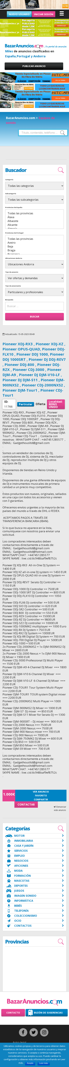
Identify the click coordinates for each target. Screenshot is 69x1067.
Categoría (9, 179)
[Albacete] (34, 221)
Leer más (43, 1063)
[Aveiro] (34, 243)
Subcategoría (10, 193)
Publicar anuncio (34, 66)
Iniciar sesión (43, 14)
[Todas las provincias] (34, 213)
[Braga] (34, 250)
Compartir (41, 799)
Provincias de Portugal (14, 233)
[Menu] (62, 13)
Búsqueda (9, 300)
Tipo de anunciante (13, 286)
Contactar (26, 804)
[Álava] (34, 217)
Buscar (34, 316)
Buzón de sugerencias (48, 1012)
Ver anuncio (41, 791)
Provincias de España (13, 207)
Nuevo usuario (19, 14)
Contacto (13, 1012)
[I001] (34, 81)
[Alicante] (34, 225)
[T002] (34, 8)
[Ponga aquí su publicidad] (34, 23)
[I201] (34, 99)
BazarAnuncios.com (20, 118)
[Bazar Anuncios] (35, 46)
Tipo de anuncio (11, 272)
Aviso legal (19, 1042)
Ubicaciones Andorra (13, 258)
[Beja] (34, 246)
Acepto (30, 1063)
